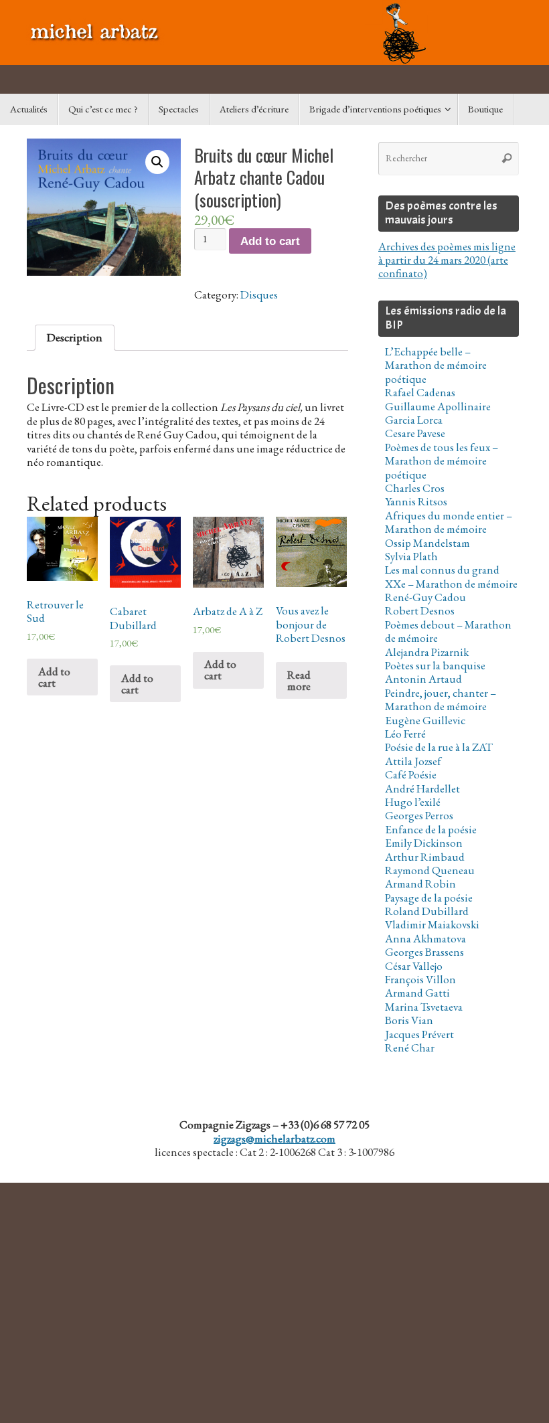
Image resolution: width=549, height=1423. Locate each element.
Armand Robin (420, 883)
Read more (299, 680)
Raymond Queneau (430, 870)
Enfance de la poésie (431, 829)
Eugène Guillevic (425, 720)
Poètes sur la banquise (435, 665)
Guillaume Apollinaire (438, 406)
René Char (410, 1047)
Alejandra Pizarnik (427, 652)
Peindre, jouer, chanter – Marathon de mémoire (440, 699)
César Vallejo (414, 965)
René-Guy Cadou (425, 597)
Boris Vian (409, 1020)
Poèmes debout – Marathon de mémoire (448, 631)
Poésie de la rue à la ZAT (439, 747)
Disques (259, 294)
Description (74, 337)
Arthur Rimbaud (425, 856)
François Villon (420, 979)
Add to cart (270, 241)
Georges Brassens (424, 951)
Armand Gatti (417, 992)
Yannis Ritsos (416, 501)
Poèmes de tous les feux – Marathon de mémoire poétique (441, 461)
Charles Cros (415, 488)
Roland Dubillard (427, 911)
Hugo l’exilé (413, 801)
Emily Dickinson (424, 842)
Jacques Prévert (419, 1034)
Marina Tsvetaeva (424, 1006)
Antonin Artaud (423, 678)
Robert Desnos (420, 610)
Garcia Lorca (414, 419)
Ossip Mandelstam (427, 542)
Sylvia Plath (411, 556)
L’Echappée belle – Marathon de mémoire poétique (436, 365)
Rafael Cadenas (420, 392)
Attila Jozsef (413, 761)
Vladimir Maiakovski (432, 924)
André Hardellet (422, 788)
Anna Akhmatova (425, 938)
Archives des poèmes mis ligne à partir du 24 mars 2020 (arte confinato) (447, 260)
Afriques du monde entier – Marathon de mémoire (448, 522)
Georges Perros (419, 815)
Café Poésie (411, 774)
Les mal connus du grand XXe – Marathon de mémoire (451, 576)
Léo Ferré (405, 733)
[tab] (74, 338)
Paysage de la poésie (429, 897)
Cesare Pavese (415, 433)
